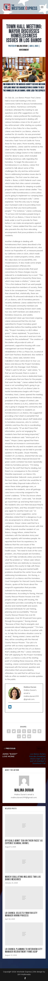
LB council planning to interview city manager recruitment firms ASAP (23, 950)
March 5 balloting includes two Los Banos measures (23, 878)
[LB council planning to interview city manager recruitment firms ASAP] (24, 933)
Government (24, 50)
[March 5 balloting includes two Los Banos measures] (24, 861)
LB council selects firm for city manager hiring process (21, 914)
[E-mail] (10, 707)
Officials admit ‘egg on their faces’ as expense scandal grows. (24, 842)
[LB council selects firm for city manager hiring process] (24, 897)
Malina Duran (22, 46)
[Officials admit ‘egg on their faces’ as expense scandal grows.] (24, 825)
